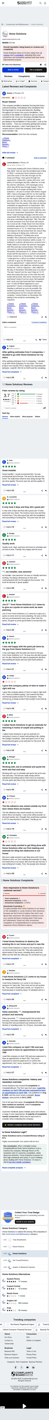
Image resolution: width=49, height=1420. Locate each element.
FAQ (28, 1337)
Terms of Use (31, 1351)
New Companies (22, 1362)
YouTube (28, 1367)
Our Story (8, 1337)
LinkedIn (33, 1367)
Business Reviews (35, 1362)
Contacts (40, 76)
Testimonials (9, 1344)
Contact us (9, 1340)
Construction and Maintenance (17, 1234)
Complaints (24, 76)
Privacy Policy (31, 1354)
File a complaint (36, 70)
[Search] (21, 408)
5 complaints (19, 55)
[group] (7, 81)
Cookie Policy (31, 1358)
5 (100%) (17, 903)
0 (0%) (16, 901)
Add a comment (40, 158)
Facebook (16, 1367)
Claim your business (12, 1358)
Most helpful (15, 416)
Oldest (37, 416)
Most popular (27, 416)
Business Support (11, 1354)
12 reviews (7, 401)
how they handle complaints (20, 1162)
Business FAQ (10, 1351)
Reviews (8, 76)
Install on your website (25, 1222)
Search (40, 3)
